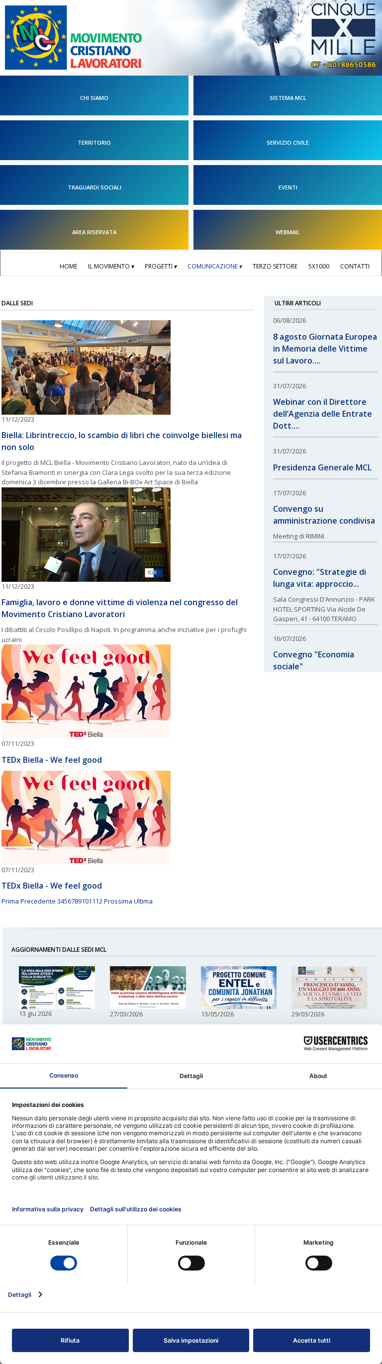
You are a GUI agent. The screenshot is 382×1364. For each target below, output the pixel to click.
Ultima (143, 901)
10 (85, 901)
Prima (10, 901)
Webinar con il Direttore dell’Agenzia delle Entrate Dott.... (322, 413)
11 (92, 901)
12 (99, 901)
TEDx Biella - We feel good (51, 759)
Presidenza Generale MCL (322, 467)
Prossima (118, 901)
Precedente (38, 901)
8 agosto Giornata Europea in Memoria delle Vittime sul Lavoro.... (325, 348)
